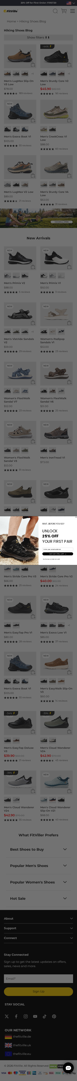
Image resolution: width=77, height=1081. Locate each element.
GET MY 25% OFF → (57, 553)
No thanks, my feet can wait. (51, 559)
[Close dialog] (76, 517)
